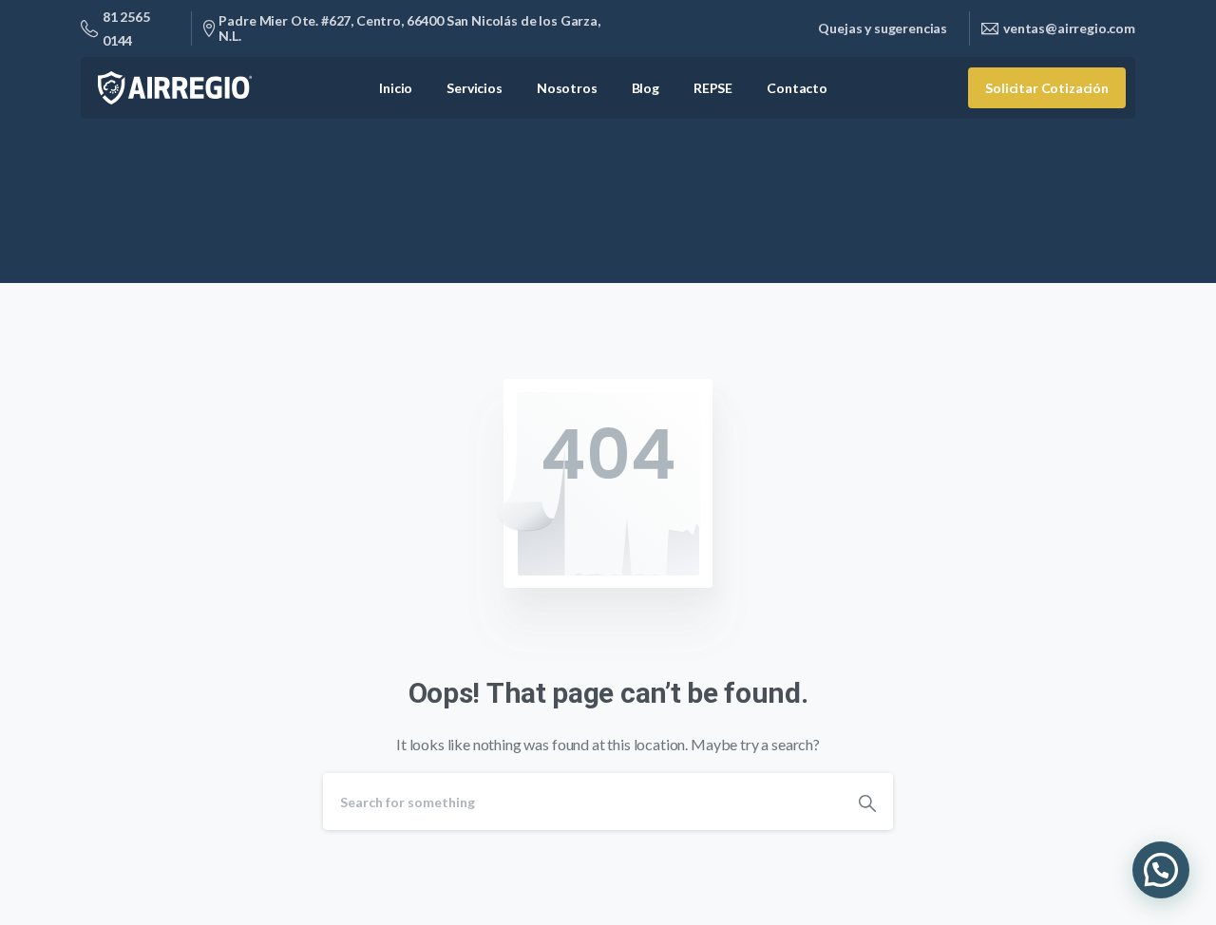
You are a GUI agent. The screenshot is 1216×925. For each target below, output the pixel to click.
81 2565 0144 (126, 28)
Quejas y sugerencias (882, 28)
